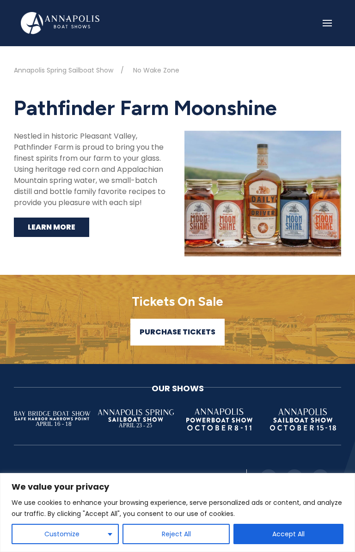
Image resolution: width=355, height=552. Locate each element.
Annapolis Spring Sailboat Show (63, 70)
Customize (62, 534)
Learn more (51, 227)
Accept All (288, 534)
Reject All (176, 534)
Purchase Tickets (177, 332)
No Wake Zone (156, 70)
